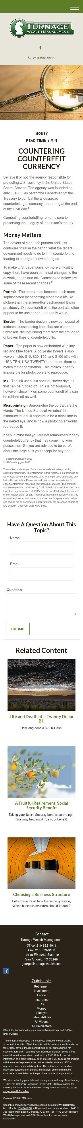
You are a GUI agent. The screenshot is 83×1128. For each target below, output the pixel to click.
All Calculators (42, 1026)
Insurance (41, 999)
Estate (41, 995)
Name (15, 537)
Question (14, 589)
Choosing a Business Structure (41, 894)
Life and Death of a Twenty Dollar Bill (41, 719)
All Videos (41, 1021)
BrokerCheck (10, 1033)
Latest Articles (41, 1017)
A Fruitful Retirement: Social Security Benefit (41, 805)
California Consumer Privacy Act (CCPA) (38, 1084)
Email (14, 563)
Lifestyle (41, 1012)
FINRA (22, 1108)
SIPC (29, 1108)
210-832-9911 (44, 57)
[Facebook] (40, 47)
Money (41, 1008)
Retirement (41, 986)
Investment (41, 990)
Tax (41, 1004)
